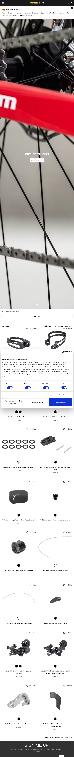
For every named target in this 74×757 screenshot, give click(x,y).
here (32, 15)
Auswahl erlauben (37, 402)
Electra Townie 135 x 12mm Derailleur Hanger (19, 724)
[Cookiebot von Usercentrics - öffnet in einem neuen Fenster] (63, 352)
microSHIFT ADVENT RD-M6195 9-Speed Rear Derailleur (19, 672)
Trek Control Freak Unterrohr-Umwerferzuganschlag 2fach (55, 468)
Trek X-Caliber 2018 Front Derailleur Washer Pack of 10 (18, 467)
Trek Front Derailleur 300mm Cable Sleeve (55, 570)
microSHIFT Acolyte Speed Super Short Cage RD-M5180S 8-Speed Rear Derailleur (55, 672)
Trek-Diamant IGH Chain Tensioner (18, 417)
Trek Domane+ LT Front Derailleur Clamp (55, 417)
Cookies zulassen (60, 402)
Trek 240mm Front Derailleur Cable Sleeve (19, 623)
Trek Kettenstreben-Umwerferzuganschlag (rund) (55, 520)
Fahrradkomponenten (12, 312)
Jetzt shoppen (37, 160)
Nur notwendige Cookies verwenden (13, 402)
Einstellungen (63, 395)
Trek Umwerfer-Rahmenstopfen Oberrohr (55, 623)
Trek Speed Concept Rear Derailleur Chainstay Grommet (18, 572)
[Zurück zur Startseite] (2, 312)
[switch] (28, 387)
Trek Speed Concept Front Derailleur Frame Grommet (18, 520)
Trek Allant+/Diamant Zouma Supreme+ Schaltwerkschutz (55, 725)
